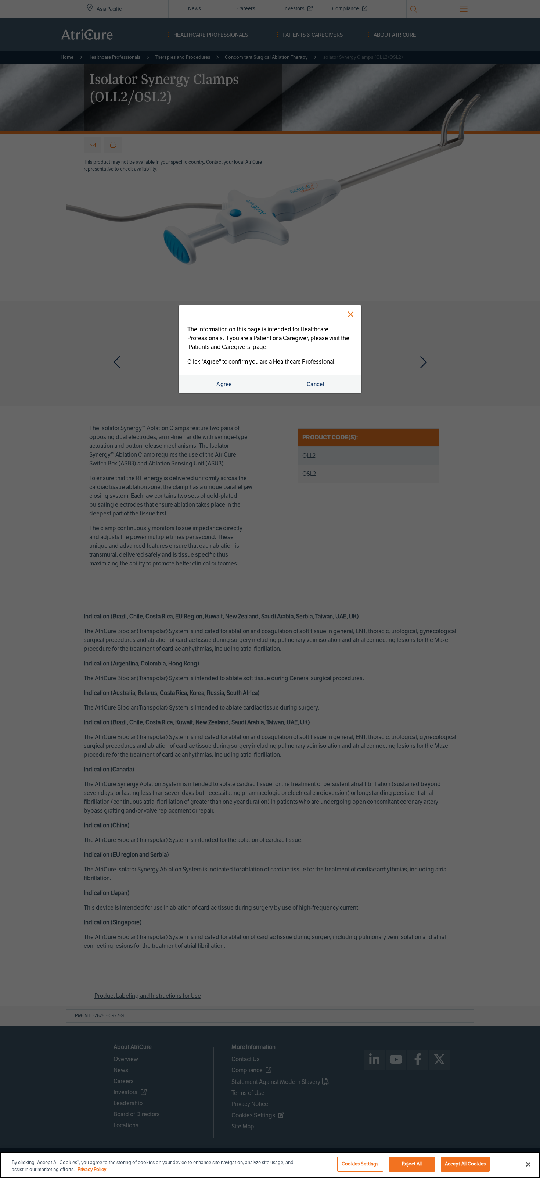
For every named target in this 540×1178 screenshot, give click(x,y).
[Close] (528, 1164)
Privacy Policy (92, 1170)
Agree (224, 384)
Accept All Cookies (465, 1164)
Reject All (412, 1164)
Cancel (315, 384)
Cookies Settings (360, 1164)
